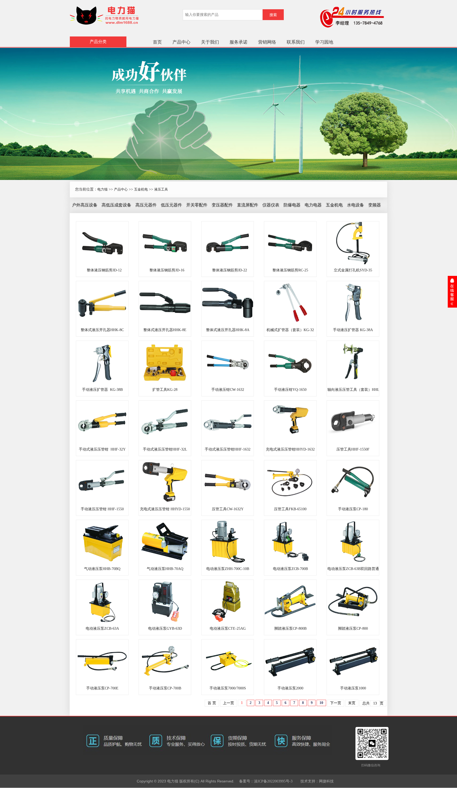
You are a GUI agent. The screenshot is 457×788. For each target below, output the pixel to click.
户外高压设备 (84, 205)
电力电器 (313, 205)
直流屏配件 (247, 205)
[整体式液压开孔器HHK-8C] (102, 303)
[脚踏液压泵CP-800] (352, 601)
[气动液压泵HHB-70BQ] (102, 542)
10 (321, 703)
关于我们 (210, 42)
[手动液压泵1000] (352, 661)
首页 (157, 42)
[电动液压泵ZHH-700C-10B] (227, 542)
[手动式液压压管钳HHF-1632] (227, 422)
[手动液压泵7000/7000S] (227, 661)
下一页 (335, 703)
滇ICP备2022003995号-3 (273, 781)
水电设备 (355, 205)
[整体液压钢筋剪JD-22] (227, 243)
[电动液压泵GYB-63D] (164, 601)
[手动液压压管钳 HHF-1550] (102, 482)
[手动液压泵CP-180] (352, 482)
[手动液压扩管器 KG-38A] (352, 303)
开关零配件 (196, 205)
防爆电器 (292, 205)
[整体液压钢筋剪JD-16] (164, 243)
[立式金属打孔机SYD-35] (352, 243)
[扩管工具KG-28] (164, 362)
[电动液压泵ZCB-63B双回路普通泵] (352, 542)
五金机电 (141, 189)
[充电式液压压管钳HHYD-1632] (290, 422)
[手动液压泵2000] (290, 661)
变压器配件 (222, 205)
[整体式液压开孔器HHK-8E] (164, 303)
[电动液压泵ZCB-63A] (102, 601)
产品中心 (181, 42)
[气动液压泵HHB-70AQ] (164, 542)
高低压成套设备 (116, 205)
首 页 (212, 703)
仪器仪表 (270, 205)
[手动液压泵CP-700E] (102, 661)
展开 (452, 292)
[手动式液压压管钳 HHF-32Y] (102, 422)
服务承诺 (239, 42)
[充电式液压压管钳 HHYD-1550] (164, 482)
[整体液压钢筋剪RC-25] (290, 243)
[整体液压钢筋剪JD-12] (102, 243)
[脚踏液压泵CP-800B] (290, 601)
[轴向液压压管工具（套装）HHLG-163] (352, 362)
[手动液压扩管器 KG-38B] (102, 362)
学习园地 (324, 42)
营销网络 (267, 42)
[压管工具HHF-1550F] (352, 422)
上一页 (228, 703)
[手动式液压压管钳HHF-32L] (164, 422)
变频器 (374, 205)
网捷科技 (326, 781)
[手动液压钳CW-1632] (227, 362)
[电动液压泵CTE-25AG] (227, 601)
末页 (351, 703)
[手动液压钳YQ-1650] (290, 362)
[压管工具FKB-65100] (290, 482)
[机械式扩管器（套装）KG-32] (290, 303)
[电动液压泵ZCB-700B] (290, 542)
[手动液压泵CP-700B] (164, 661)
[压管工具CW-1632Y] (227, 482)
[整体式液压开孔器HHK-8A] (227, 303)
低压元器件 (171, 205)
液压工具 (161, 189)
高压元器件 (146, 205)
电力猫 (102, 189)
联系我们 (296, 42)
